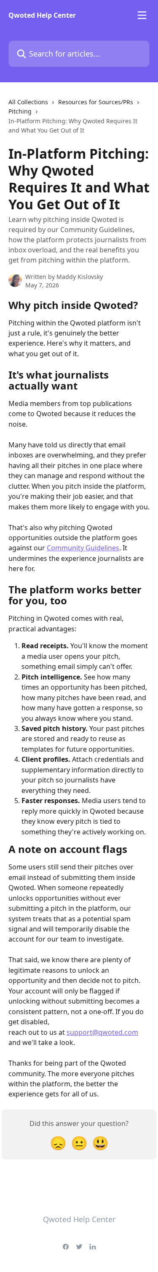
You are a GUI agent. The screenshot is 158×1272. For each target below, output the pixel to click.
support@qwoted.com (102, 1032)
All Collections (28, 102)
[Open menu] (142, 15)
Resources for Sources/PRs (95, 102)
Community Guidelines (83, 547)
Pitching (20, 111)
